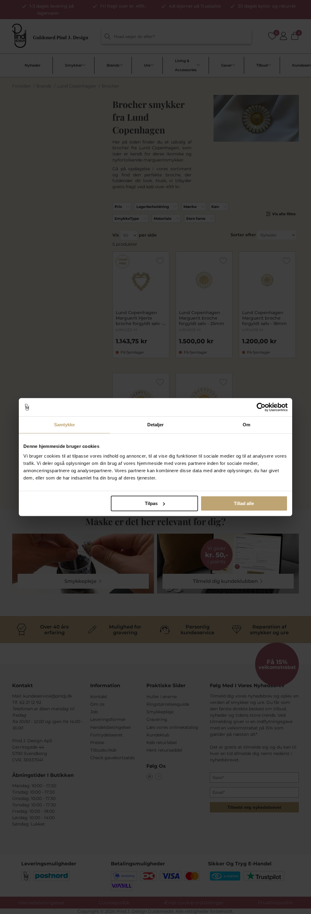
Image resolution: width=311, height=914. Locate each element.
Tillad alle (244, 503)
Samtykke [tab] (64, 424)
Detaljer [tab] (155, 424)
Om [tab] (246, 424)
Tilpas (151, 503)
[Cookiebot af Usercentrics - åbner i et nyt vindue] (261, 407)
